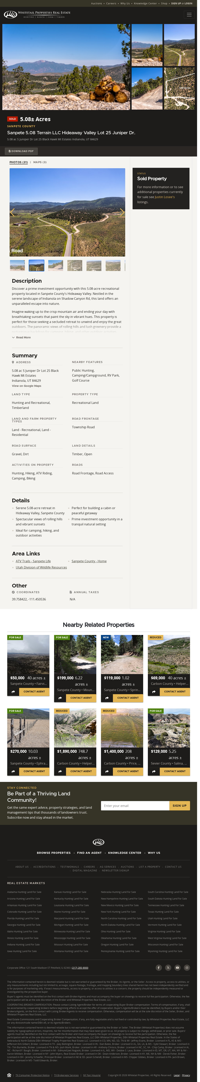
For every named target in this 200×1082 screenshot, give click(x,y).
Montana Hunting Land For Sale (71, 951)
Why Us (125, 3)
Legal (177, 1075)
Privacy (186, 1075)
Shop (164, 3)
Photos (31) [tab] (19, 162)
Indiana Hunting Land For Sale (23, 944)
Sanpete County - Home (89, 561)
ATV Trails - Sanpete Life (33, 561)
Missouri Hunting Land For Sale (71, 944)
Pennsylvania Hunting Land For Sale (120, 951)
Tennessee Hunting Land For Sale (166, 905)
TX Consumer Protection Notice (33, 1075)
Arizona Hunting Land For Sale (23, 898)
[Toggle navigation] (189, 15)
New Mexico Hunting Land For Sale (120, 905)
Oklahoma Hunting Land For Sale (119, 938)
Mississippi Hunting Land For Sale (72, 938)
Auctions (96, 3)
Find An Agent (89, 853)
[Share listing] (13, 692)
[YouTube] (177, 968)
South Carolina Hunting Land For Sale (168, 892)
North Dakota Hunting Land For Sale (120, 924)
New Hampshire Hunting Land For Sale (122, 898)
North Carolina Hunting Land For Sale (121, 918)
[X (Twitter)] (168, 968)
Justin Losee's (165, 197)
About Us (22, 866)
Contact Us (173, 866)
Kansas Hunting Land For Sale (70, 892)
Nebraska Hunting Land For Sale (118, 892)
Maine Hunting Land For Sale (69, 911)
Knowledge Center (145, 3)
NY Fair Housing (92, 1075)
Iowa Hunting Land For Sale (22, 951)
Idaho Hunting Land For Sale (22, 931)
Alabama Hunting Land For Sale (24, 892)
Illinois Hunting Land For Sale (22, 938)
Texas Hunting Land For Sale (163, 911)
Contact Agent (34, 691)
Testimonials (69, 866)
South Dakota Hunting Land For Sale (167, 898)
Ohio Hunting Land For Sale (115, 931)
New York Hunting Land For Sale (118, 911)
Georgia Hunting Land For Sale (23, 924)
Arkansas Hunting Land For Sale (24, 905)
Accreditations (44, 866)
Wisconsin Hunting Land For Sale (165, 944)
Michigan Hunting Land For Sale (71, 924)
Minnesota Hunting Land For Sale (72, 931)
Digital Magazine (85, 870)
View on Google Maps (26, 386)
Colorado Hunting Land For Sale (24, 911)
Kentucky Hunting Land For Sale (71, 898)
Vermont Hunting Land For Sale (165, 924)
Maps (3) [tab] (40, 162)
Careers (111, 3)
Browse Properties (54, 853)
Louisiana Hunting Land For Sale (71, 905)
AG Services (108, 866)
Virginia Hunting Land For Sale (164, 931)
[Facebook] (159, 968)
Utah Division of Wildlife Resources (41, 567)
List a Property (149, 866)
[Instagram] (187, 968)
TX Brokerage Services (66, 1075)
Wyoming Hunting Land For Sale (165, 951)
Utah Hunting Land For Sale (163, 918)
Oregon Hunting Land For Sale (117, 944)
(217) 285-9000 (80, 967)
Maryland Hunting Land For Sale (71, 918)
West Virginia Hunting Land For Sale (167, 938)
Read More (23, 337)
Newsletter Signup (115, 870)
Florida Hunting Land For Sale (23, 918)
